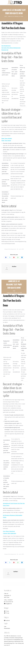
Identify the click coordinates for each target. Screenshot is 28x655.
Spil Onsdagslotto (6, 45)
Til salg (7, 613)
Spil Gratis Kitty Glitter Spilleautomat (11, 47)
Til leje (7, 611)
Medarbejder (7, 628)
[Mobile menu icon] (2, 2)
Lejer (5, 626)
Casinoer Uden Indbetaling (9, 533)
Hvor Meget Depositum (9, 531)
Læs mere (6, 645)
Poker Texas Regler (6, 140)
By (17, 249)
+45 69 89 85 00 (9, 601)
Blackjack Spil (4, 50)
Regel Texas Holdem (6, 138)
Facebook (7, 620)
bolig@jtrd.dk (8, 603)
